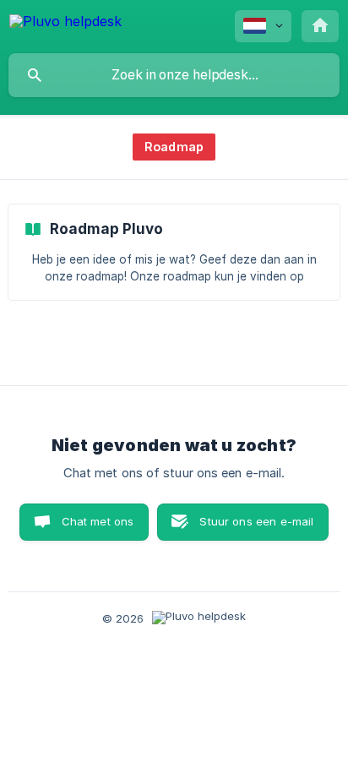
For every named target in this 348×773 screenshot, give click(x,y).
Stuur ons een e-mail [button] (256, 521)
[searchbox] (174, 75)
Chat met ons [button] (98, 521)
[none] (65, 24)
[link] (174, 252)
